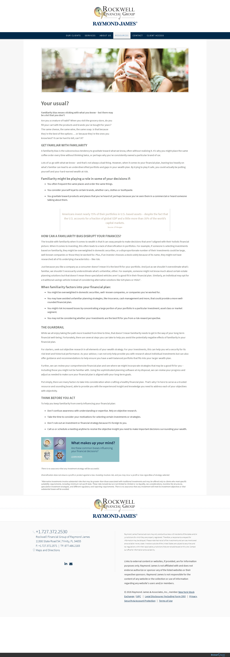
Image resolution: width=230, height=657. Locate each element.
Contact (138, 35)
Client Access (155, 35)
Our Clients (73, 35)
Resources (122, 35)
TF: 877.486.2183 (70, 546)
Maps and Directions (48, 550)
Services (90, 35)
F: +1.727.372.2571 (46, 546)
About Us (105, 35)
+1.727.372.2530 (51, 531)
